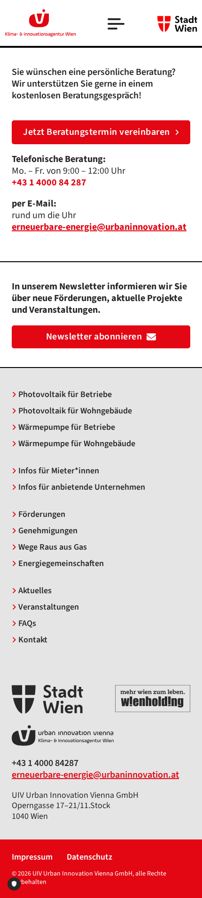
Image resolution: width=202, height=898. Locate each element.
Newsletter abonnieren (94, 336)
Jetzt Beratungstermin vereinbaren (96, 132)
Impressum (32, 857)
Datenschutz (89, 857)
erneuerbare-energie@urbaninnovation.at (95, 774)
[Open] (117, 25)
